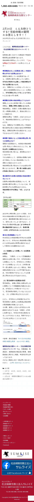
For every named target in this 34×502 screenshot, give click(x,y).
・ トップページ (6, 403)
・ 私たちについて (7, 411)
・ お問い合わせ (6, 413)
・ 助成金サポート (7, 423)
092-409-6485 (13, 492)
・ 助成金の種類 (6, 405)
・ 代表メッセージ (7, 436)
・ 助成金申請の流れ (7, 407)
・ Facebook (5, 445)
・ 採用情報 (5, 440)
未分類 (7, 368)
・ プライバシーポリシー (8, 442)
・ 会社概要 (5, 416)
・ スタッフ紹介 (6, 438)
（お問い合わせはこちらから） (20, 363)
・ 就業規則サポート (7, 426)
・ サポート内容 (6, 409)
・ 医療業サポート (7, 430)
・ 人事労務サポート (7, 421)
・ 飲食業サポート (7, 428)
